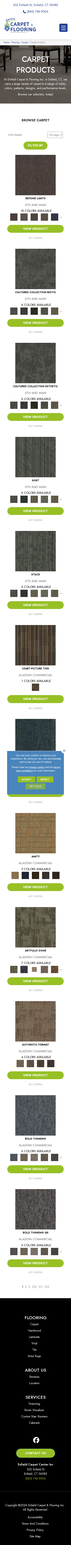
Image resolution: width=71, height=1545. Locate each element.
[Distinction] (54, 311)
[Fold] (34, 499)
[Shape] (35, 1115)
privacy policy (36, 766)
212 (47, 1287)
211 (41, 1287)
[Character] (24, 311)
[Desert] (24, 217)
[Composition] (44, 311)
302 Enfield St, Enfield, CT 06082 (35, 5)
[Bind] (35, 457)
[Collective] (34, 311)
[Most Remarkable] (24, 969)
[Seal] (54, 1157)
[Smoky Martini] (45, 875)
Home (6, 42)
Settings (35, 786)
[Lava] (34, 1157)
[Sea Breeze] (25, 875)
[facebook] (36, 1440)
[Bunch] (24, 499)
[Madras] (35, 833)
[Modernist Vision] (34, 969)
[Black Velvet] (55, 875)
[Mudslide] (35, 645)
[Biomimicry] (35, 268)
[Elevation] (34, 217)
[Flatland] (54, 217)
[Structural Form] (50, 1063)
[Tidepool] (35, 739)
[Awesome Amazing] (44, 969)
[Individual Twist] (30, 1063)
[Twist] (54, 499)
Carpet (25, 42)
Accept (26, 779)
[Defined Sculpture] (35, 1021)
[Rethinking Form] (40, 1063)
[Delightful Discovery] (35, 927)
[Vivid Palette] (54, 969)
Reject (45, 779)
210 (34, 1287)
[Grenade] (24, 1157)
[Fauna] (44, 217)
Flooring (15, 42)
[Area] (35, 174)
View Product (35, 229)
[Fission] (44, 1157)
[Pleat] (44, 499)
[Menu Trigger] (63, 28)
